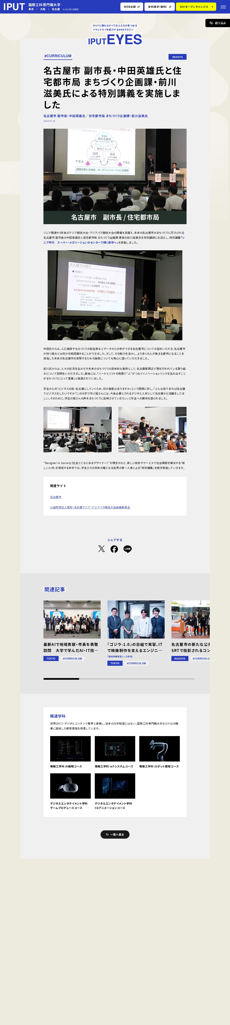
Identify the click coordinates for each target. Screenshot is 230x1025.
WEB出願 (130, 6)
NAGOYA (177, 57)
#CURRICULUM (57, 55)
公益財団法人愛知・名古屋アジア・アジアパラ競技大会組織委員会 (90, 507)
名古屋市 (55, 497)
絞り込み (220, 23)
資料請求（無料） (157, 6)
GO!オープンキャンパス (194, 6)
